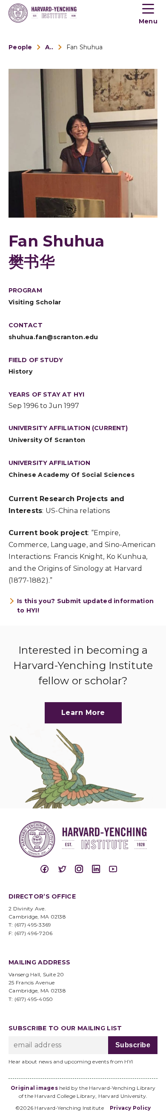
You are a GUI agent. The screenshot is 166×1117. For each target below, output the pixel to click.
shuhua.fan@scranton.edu (53, 337)
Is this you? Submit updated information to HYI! (85, 605)
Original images (34, 1088)
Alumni (49, 47)
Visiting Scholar (35, 302)
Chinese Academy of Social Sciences (72, 475)
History (20, 371)
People (20, 47)
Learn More (83, 713)
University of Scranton (47, 440)
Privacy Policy (130, 1108)
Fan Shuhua (84, 47)
